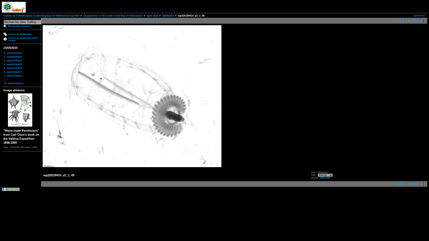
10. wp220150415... (14, 83)
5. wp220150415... (14, 68)
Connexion (419, 15)
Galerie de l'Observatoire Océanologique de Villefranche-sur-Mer (41, 15)
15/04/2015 (168, 15)
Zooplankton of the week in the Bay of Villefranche (113, 15)
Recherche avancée (19, 26)
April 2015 (152, 15)
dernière (415, 21)
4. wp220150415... (14, 64)
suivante (399, 21)
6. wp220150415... (14, 72)
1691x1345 (325, 178)
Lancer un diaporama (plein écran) (23, 39)
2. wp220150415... (14, 57)
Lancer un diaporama (20, 34)
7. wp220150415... (14, 76)
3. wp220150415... (14, 60)
